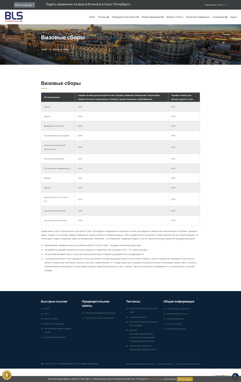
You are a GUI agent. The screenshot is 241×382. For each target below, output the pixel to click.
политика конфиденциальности (139, 364)
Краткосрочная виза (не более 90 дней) (144, 310)
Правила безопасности (176, 329)
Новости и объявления (54, 324)
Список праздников (175, 319)
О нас (46, 314)
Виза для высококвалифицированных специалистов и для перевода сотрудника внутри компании (142, 335)
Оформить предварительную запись (100, 313)
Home (92, 17)
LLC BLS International (61, 363)
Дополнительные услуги (177, 314)
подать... (234, 17)
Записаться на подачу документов (99, 318)
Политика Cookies (165, 364)
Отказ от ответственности (188, 364)
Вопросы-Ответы (174, 17)
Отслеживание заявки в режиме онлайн (57, 330)
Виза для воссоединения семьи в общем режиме (143, 324)
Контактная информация (197, 17)
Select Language (23, 4)
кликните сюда (156, 379)
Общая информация (151, 17)
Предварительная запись (124, 17)
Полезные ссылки (174, 324)
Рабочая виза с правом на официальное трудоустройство (143, 348)
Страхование (218, 17)
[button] (7, 375)
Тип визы (102, 17)
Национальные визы (138, 317)
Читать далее (184, 379)
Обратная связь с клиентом (178, 309)
